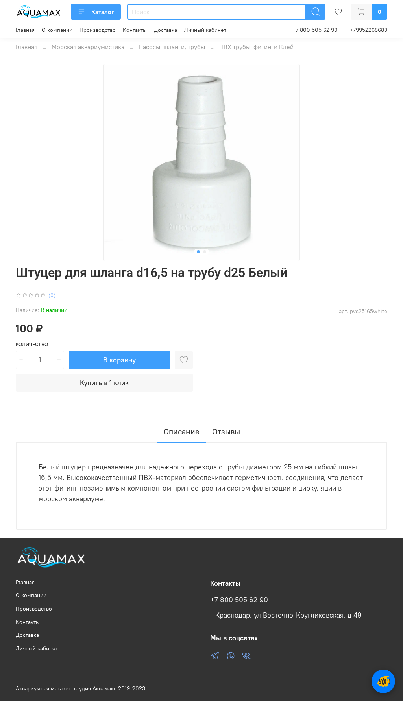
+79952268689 (368, 29)
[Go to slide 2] (204, 251)
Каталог (102, 12)
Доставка (165, 29)
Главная (25, 29)
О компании (57, 29)
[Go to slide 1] (198, 251)
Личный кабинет (205, 29)
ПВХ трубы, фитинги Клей (256, 47)
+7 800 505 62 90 (315, 29)
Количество (32, 344)
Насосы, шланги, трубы (172, 47)
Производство (97, 29)
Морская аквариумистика (88, 47)
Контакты (135, 29)
